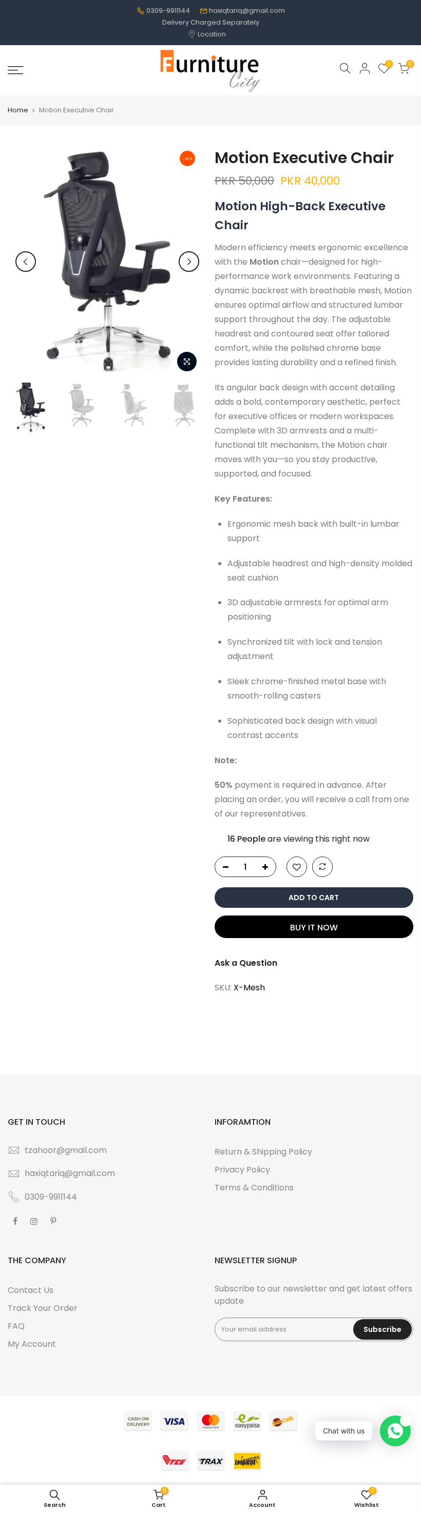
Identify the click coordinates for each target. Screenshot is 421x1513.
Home (18, 110)
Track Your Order (43, 1308)
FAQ (16, 1326)
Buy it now (314, 927)
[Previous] (25, 261)
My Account (32, 1344)
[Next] (189, 261)
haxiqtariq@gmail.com (247, 10)
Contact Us (30, 1290)
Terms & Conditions (254, 1187)
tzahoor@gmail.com (66, 1150)
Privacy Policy (242, 1170)
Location (211, 34)
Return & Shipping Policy (263, 1152)
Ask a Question (246, 963)
